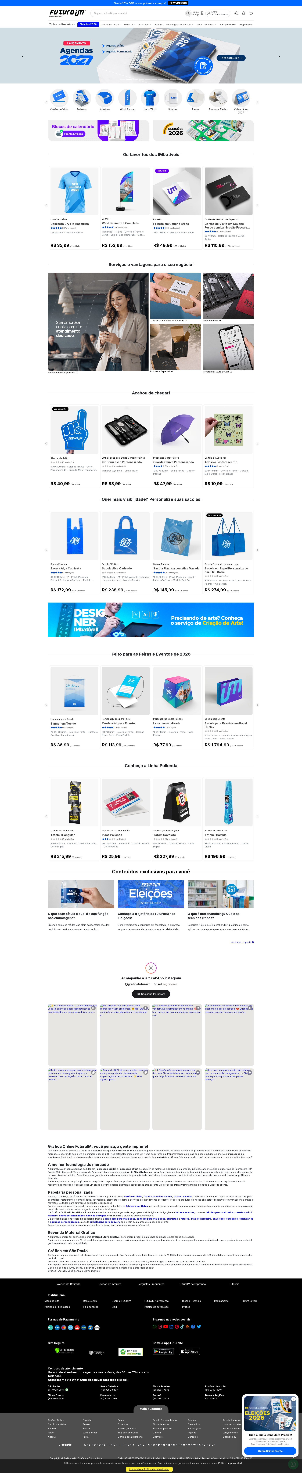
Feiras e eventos (232, 1428)
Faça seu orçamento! (192, 3)
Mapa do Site (52, 1301)
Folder (51, 1432)
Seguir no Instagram (153, 994)
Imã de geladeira (127, 1428)
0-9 (211, 1444)
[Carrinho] (250, 13)
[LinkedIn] (171, 1326)
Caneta (157, 1432)
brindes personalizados (219, 1212)
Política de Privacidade (57, 1306)
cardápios (232, 1218)
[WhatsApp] (236, 13)
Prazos (186, 1306)
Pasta (121, 1420)
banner (168, 1196)
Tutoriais (234, 1284)
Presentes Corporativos (166, 457)
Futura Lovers (249, 1301)
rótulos (185, 1218)
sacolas (187, 1196)
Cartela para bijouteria (130, 1436)
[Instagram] (160, 1326)
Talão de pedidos (162, 1428)
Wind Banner (90, 1432)
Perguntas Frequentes (151, 1284)
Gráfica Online (56, 1420)
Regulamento (221, 1301)
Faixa (86, 1436)
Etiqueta (87, 1420)
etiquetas (172, 1218)
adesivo (158, 1196)
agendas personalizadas (64, 1221)
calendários (246, 1218)
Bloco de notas (161, 1424)
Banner (105, 219)
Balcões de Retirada (68, 1284)
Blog (114, 1306)
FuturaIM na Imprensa (192, 1284)
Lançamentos (230, 1432)
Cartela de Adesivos (216, 457)
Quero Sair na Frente (270, 1450)
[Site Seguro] (96, 1352)
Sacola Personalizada (165, 1420)
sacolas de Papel (96, 1215)
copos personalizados (72, 1215)
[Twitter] (199, 1326)
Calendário (194, 1424)
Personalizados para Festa (116, 719)
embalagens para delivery (105, 1221)
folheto (148, 1196)
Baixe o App (90, 1301)
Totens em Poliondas (62, 830)
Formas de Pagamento (63, 1319)
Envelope (123, 1424)
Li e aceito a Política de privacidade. (149, 1469)
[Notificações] (243, 13)
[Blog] (187, 1326)
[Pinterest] (177, 1326)
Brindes (192, 1420)
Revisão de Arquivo (109, 1284)
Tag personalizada (128, 1432)
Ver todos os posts (241, 942)
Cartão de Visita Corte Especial (221, 219)
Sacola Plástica (59, 564)
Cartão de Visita (57, 1424)
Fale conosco (90, 1306)
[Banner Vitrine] (151, 620)
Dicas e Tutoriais (191, 1301)
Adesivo (52, 1436)
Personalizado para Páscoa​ (168, 719)
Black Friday (229, 1436)
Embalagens (194, 1428)
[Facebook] (193, 1326)
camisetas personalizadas (120, 1218)
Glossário (65, 1444)
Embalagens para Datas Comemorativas (123, 457)
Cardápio (193, 1436)
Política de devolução (156, 1306)
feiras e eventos (184, 1212)
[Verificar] (65, 1350)
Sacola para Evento (215, 719)
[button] (22, 55)
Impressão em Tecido (62, 719)
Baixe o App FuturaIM (168, 1343)
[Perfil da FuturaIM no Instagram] (151, 968)
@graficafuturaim (137, 984)
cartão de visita (133, 1196)
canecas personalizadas (151, 1218)
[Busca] (188, 13)
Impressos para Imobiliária (116, 830)
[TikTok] (182, 1326)
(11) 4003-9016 (56, 1389)
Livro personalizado (233, 1424)
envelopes (219, 1218)
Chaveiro (158, 1436)
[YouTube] (165, 1326)
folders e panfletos (137, 1206)
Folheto (157, 219)
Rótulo (86, 1424)
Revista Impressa (232, 1420)
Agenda (192, 1432)
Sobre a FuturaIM (121, 1301)
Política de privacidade (230, 1463)
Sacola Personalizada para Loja (221, 564)
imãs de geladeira (200, 1218)
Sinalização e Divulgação (166, 830)
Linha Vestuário (59, 219)
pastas (178, 1196)
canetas (240, 1212)
